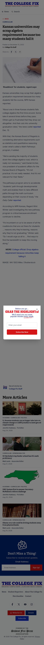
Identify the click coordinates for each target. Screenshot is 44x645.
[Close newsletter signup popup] (37, 309)
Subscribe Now (22, 332)
